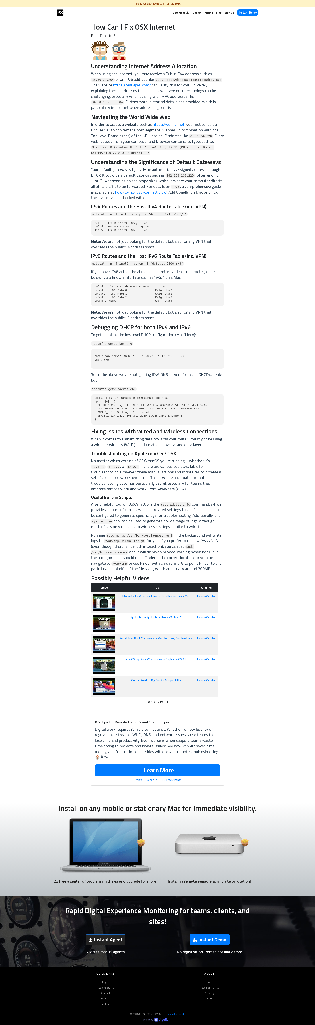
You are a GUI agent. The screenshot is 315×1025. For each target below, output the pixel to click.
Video (105, 1004)
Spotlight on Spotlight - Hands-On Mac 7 (156, 617)
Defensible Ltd (174, 1014)
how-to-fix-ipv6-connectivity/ (141, 192)
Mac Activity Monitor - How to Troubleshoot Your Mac (156, 596)
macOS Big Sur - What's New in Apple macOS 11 (156, 659)
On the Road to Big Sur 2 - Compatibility (156, 680)
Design (196, 13)
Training (105, 998)
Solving (209, 993)
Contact (105, 993)
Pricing (208, 13)
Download (179, 13)
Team (209, 982)
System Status (105, 987)
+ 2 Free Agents (172, 780)
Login (105, 982)
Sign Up (229, 13)
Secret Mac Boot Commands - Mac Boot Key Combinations (156, 638)
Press (209, 998)
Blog (219, 13)
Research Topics (209, 987)
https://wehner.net (168, 124)
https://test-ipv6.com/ (132, 85)
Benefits (151, 780)
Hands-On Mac (206, 596)
